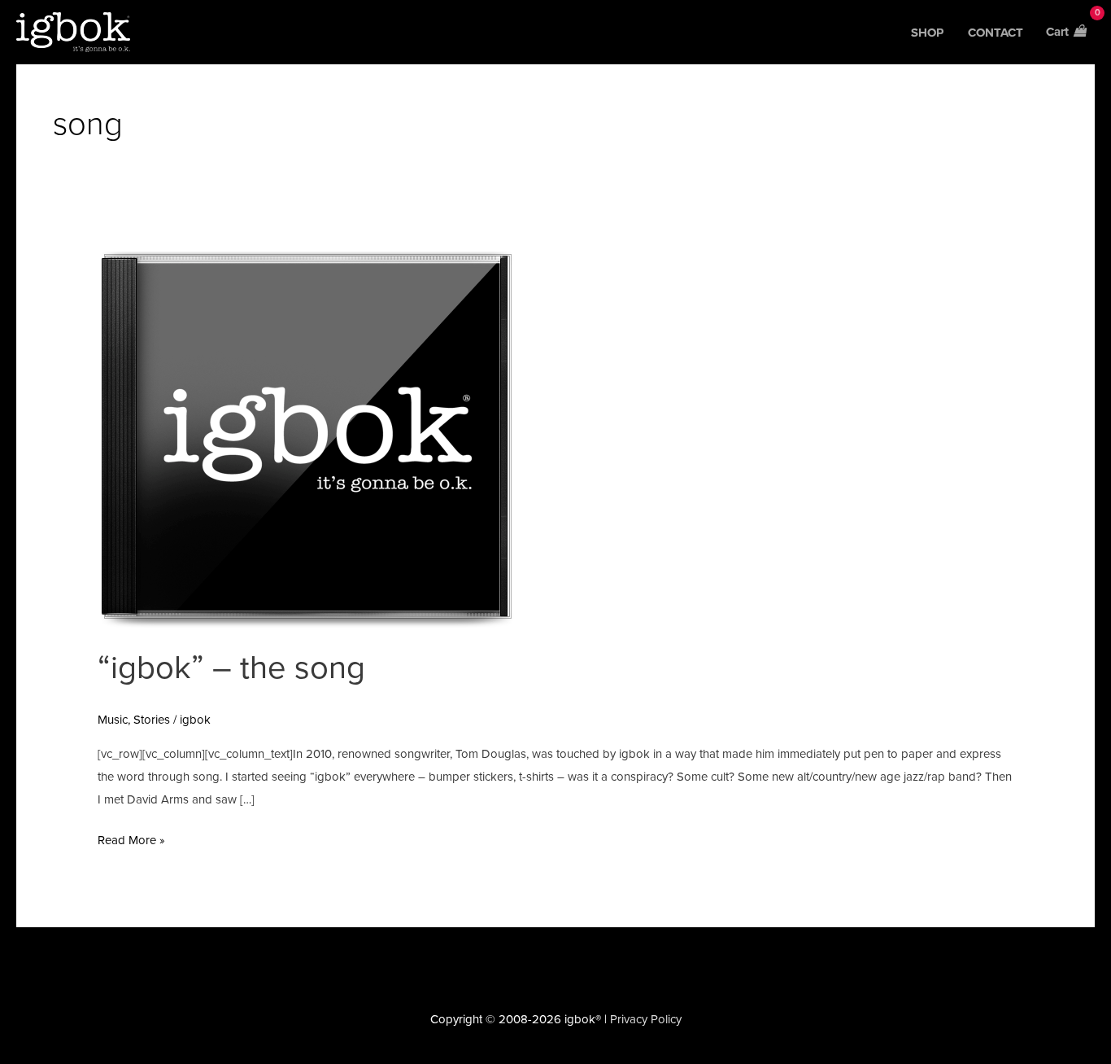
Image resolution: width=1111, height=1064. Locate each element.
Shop (927, 32)
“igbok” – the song (231, 667)
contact (995, 32)
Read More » (131, 838)
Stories (151, 719)
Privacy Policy (646, 1019)
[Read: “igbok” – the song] (306, 438)
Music (113, 719)
